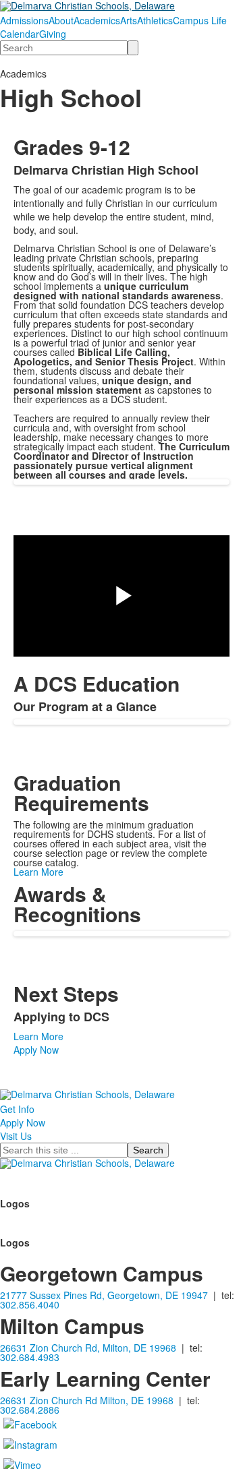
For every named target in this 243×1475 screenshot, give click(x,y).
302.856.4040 (29, 1304)
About (61, 20)
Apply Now (36, 1049)
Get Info (17, 1109)
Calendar (19, 33)
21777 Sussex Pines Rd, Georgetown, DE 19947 (104, 1295)
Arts (128, 20)
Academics (97, 20)
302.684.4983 (29, 1357)
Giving (52, 33)
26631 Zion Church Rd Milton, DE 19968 (86, 1400)
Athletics (155, 20)
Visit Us (16, 1136)
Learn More (38, 871)
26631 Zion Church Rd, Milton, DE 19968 (88, 1347)
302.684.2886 (29, 1409)
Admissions (24, 20)
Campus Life (200, 20)
